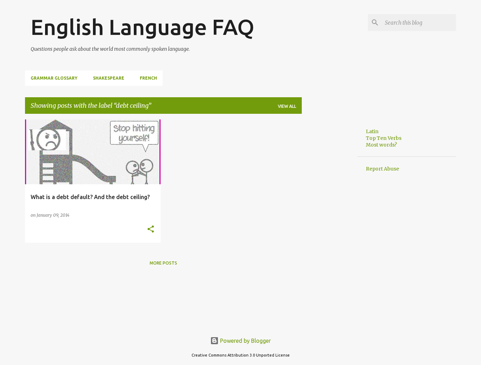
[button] (150, 229)
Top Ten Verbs (383, 138)
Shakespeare (108, 78)
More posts (163, 263)
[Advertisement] (329, 225)
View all (287, 106)
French (148, 78)
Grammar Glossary (54, 78)
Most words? (381, 145)
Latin (372, 131)
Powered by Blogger (245, 341)
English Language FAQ (142, 26)
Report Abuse (382, 169)
